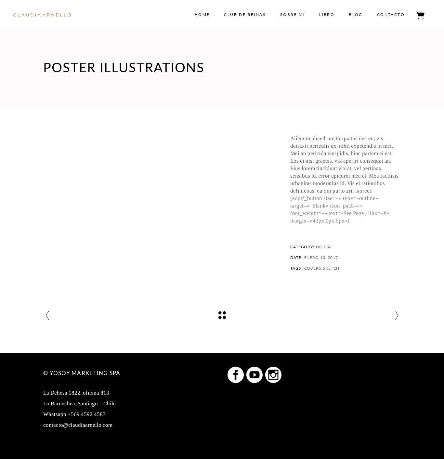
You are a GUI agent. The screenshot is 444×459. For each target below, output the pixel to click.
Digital (324, 247)
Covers (312, 268)
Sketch (331, 268)
